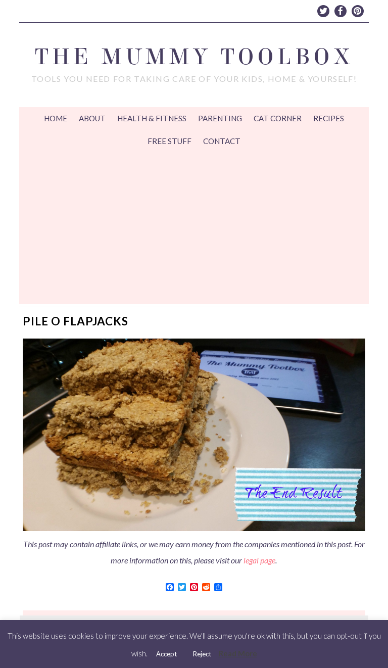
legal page (259, 560)
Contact (221, 141)
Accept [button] (166, 654)
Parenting (220, 118)
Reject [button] (202, 654)
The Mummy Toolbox (194, 57)
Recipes (328, 118)
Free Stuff (169, 141)
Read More (238, 653)
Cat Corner (278, 118)
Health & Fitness (151, 118)
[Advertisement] (194, 228)
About (92, 118)
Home (55, 118)
